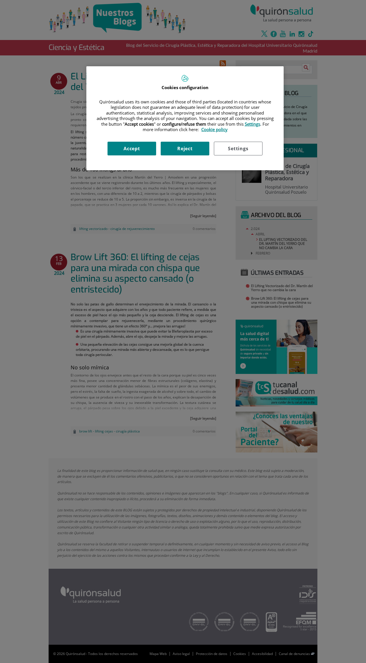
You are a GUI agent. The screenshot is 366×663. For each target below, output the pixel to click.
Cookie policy (214, 129)
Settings (238, 148)
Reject (185, 148)
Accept (132, 148)
